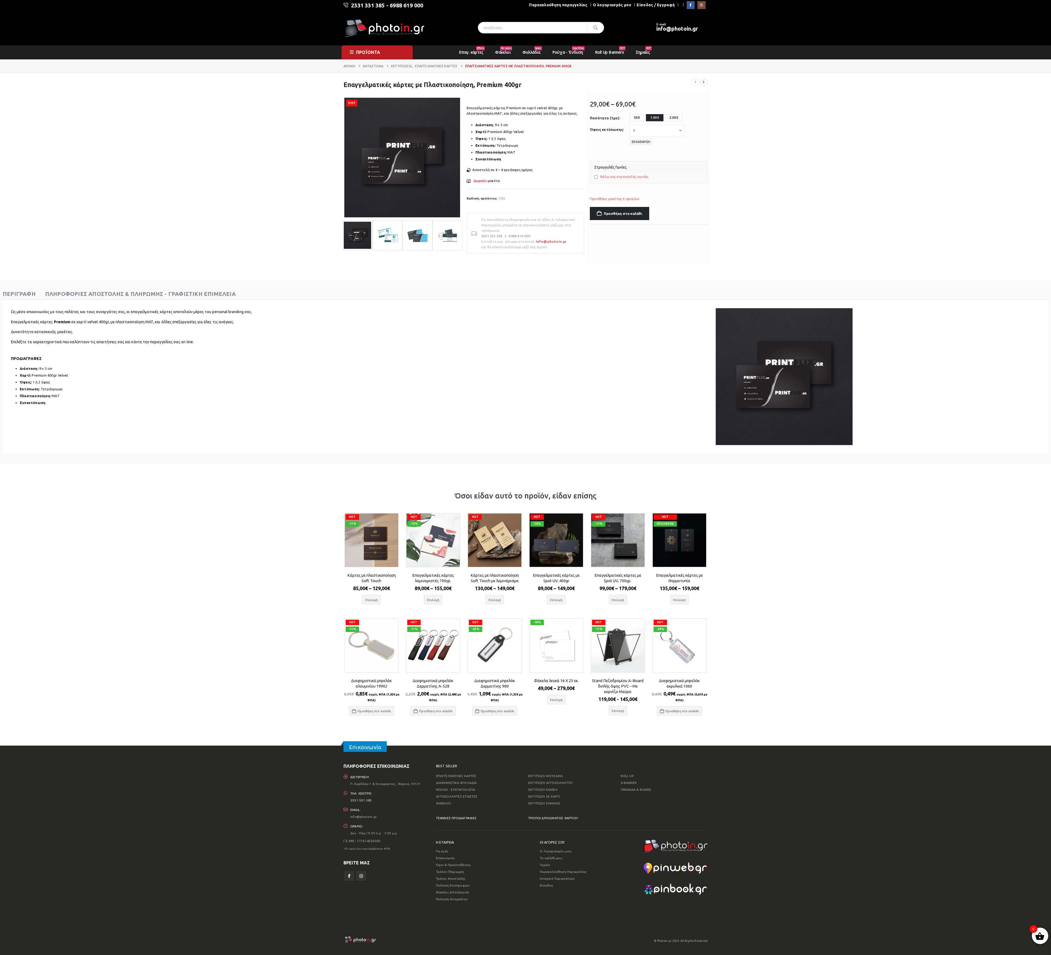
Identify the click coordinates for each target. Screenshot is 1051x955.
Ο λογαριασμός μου (612, 5)
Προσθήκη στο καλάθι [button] (374, 711)
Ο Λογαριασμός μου (555, 851)
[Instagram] (701, 5)
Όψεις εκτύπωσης (606, 129)
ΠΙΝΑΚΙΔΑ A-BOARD (636, 789)
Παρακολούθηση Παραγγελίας (563, 871)
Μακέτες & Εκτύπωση (452, 892)
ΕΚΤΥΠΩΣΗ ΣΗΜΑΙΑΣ (544, 803)
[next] (704, 82)
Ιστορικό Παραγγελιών (557, 878)
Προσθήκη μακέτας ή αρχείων (615, 199)
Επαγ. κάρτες (471, 50)
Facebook (349, 876)
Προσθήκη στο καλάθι (623, 213)
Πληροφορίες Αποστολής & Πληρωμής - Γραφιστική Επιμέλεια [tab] (140, 294)
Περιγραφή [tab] (19, 294)
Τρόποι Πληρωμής (450, 871)
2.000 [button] (673, 117)
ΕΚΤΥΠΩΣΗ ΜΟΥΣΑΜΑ (545, 776)
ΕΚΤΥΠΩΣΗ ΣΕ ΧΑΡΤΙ (544, 796)
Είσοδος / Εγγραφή (656, 5)
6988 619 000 (406, 5)
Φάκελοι (503, 50)
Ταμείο (545, 865)
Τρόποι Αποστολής (451, 878)
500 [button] (637, 117)
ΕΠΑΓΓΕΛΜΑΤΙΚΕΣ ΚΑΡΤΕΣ (456, 776)
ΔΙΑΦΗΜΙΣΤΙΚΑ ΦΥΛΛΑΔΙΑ (456, 782)
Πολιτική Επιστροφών (453, 885)
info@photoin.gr (677, 28)
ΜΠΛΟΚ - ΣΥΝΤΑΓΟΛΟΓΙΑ (455, 789)
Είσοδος (546, 885)
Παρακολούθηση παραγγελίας (558, 5)
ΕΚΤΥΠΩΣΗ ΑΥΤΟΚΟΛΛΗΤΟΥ (550, 782)
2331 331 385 (368, 5)
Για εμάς (442, 851)
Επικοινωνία (445, 858)
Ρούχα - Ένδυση (568, 50)
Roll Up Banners (610, 50)
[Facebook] (691, 5)
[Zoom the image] (676, 843)
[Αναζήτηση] (595, 27)
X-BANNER (629, 782)
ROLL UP (627, 776)
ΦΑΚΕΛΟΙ (443, 803)
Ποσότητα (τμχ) (604, 118)
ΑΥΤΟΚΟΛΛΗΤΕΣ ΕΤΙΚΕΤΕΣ (457, 796)
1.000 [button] (654, 117)
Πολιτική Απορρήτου (452, 899)
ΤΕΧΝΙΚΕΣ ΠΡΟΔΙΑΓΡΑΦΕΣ (456, 818)
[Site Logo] (384, 28)
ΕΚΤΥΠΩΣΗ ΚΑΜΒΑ (543, 789)
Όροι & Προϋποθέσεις (453, 865)
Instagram (361, 876)
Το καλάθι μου (551, 858)
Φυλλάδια (531, 50)
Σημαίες (643, 50)
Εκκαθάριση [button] (641, 141)
